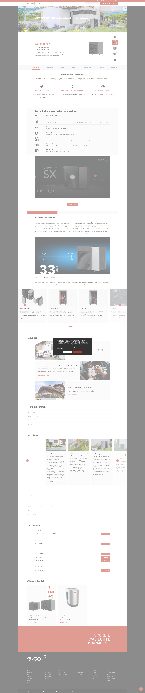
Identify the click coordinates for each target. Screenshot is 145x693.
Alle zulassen (77, 351)
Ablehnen (67, 351)
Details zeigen (60, 348)
